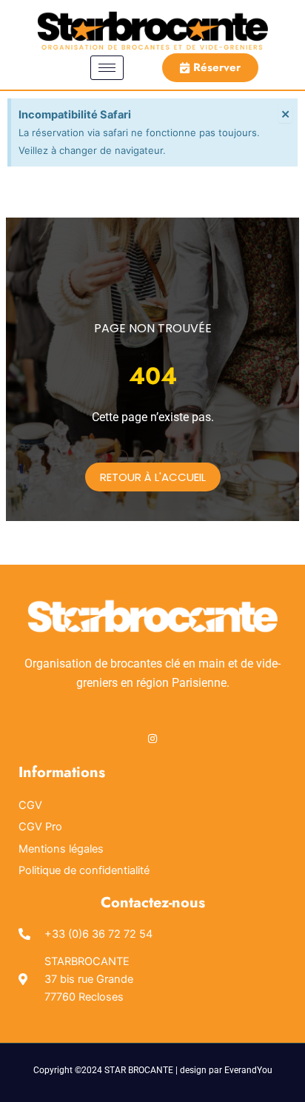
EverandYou (248, 1070)
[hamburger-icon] (107, 68)
